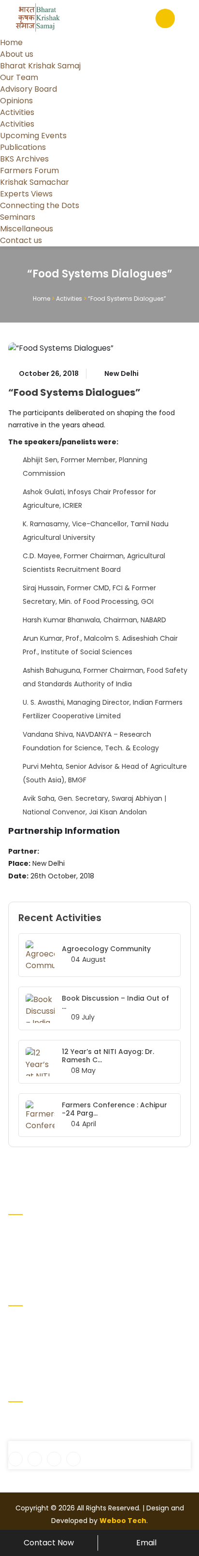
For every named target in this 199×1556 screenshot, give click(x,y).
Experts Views (26, 193)
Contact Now (49, 1542)
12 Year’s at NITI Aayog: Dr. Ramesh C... (108, 1056)
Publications (23, 147)
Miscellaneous (26, 228)
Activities (17, 112)
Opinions (16, 100)
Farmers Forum (29, 170)
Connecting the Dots (39, 205)
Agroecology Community (106, 949)
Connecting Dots (37, 1354)
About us (16, 54)
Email (146, 1542)
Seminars (17, 217)
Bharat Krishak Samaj (40, 65)
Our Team (19, 77)
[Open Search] (165, 18)
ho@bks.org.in (38, 1435)
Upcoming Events (33, 135)
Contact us (21, 240)
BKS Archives (24, 158)
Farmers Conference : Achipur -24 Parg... (114, 1109)
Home (11, 42)
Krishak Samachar (34, 182)
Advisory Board (28, 89)
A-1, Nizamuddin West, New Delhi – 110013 (82, 1419)
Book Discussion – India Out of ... (115, 1002)
